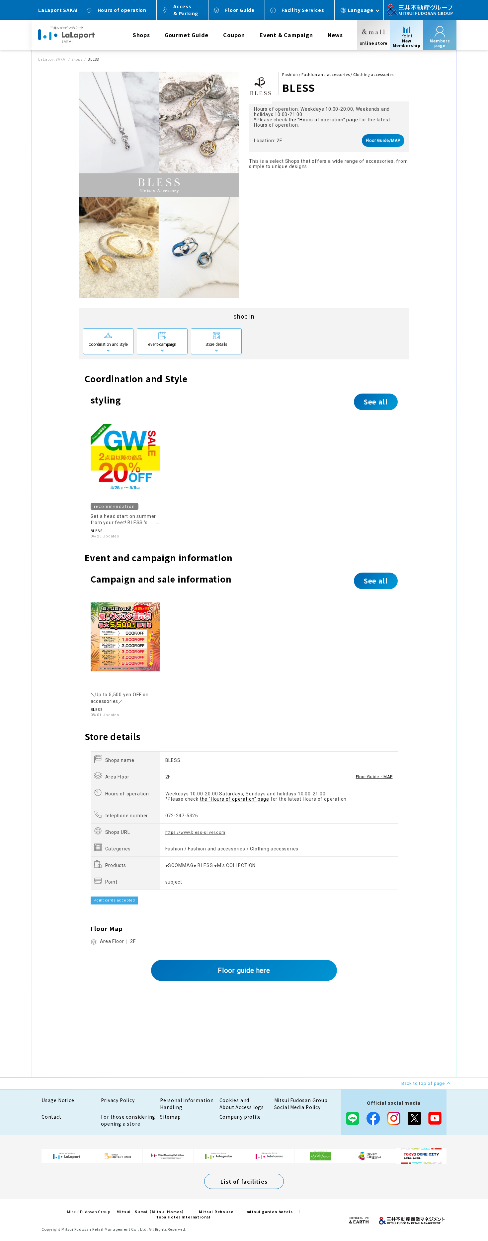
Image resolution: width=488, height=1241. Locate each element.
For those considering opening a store (128, 1120)
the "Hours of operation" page (323, 119)
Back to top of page (462, 1215)
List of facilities (243, 1181)
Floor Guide (240, 10)
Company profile (240, 1116)
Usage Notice (57, 1100)
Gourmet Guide (186, 35)
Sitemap (170, 1116)
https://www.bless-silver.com (195, 832)
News (335, 35)
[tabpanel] (159, 185)
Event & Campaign (286, 35)
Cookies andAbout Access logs (241, 1103)
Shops (141, 35)
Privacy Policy (118, 1100)
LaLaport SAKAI (52, 59)
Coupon (234, 35)
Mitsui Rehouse (216, 1211)
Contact (51, 1116)
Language (360, 10)
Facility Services (303, 10)
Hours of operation (122, 10)
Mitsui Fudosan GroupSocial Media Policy (301, 1103)
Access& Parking (185, 10)
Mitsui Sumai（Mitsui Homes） (151, 1211)
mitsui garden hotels (270, 1211)
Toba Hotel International (183, 1216)
